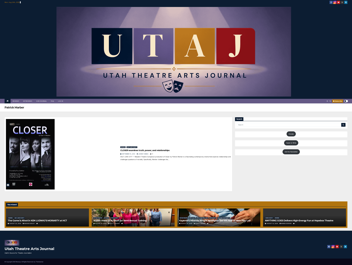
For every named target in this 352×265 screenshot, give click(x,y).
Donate (291, 134)
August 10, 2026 (272, 223)
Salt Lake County (132, 147)
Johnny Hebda (143, 154)
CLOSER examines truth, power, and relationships (144, 150)
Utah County (114, 217)
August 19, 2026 (101, 223)
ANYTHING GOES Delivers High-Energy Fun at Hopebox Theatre (299, 220)
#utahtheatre (98, 217)
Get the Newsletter (291, 152)
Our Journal (41, 101)
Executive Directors (202, 217)
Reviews (16, 101)
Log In (60, 101)
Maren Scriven (286, 223)
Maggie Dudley (29, 223)
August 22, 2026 (15, 223)
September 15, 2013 (128, 154)
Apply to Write (291, 143)
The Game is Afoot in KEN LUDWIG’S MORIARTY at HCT (37, 220)
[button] (330, 101)
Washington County (223, 217)
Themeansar (39, 262)
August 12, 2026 (187, 223)
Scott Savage (115, 223)
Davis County (269, 217)
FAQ (52, 101)
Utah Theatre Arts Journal (29, 248)
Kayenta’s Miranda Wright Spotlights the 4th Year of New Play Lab (215, 220)
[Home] (8, 101)
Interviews (27, 101)
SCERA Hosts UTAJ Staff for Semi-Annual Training (120, 220)
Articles (106, 217)
